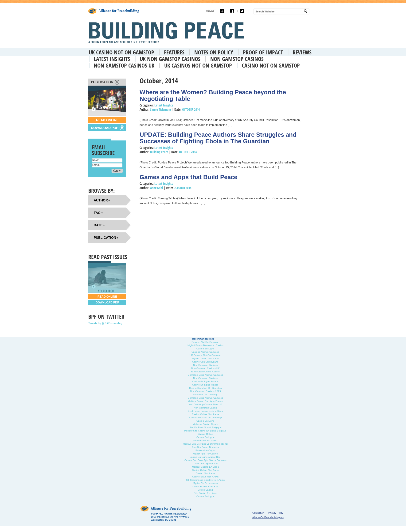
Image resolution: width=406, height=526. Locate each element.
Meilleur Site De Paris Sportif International (205, 444)
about (211, 10)
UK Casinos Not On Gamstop (205, 355)
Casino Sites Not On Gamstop (205, 388)
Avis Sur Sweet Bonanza (205, 447)
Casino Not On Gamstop (271, 65)
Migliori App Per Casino (205, 453)
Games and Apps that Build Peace (188, 177)
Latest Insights (112, 59)
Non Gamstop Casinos (237, 59)
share (222, 11)
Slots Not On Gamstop (205, 394)
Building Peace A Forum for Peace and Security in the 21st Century (167, 32)
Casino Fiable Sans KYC (205, 486)
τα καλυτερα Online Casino (205, 371)
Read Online (107, 120)
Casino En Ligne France (205, 381)
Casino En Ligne (205, 348)
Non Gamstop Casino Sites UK (205, 404)
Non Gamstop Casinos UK (124, 65)
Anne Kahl (156, 187)
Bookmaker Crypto (205, 450)
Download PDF (107, 302)
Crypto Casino (205, 489)
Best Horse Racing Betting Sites (205, 411)
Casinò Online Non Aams (205, 470)
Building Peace (159, 152)
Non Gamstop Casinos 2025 (205, 391)
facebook (232, 11)
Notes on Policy (213, 52)
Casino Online (205, 434)
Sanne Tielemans (160, 109)
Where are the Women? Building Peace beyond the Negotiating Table (213, 95)
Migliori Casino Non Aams (205, 358)
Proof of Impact (263, 52)
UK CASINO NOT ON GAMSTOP (121, 52)
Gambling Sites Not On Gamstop (205, 375)
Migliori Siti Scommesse (205, 483)
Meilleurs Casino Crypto (205, 424)
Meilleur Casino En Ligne (205, 466)
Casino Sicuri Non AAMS (205, 476)
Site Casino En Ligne (205, 493)
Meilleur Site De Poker (205, 440)
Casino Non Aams (205, 473)
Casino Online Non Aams (205, 414)
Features (174, 52)
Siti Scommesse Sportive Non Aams (205, 480)
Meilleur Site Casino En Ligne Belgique (205, 430)
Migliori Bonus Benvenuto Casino (205, 345)
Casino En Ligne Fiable (205, 463)
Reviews (302, 52)
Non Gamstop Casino (205, 407)
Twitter (242, 11)
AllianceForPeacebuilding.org (268, 517)
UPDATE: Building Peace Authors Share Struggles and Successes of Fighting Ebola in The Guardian (218, 138)
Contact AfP (258, 512)
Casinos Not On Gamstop (205, 342)
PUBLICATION (104, 82)
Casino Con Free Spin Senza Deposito (205, 460)
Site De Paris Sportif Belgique (205, 427)
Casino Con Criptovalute (205, 361)
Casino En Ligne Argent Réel (205, 457)
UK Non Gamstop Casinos (170, 59)
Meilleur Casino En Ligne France (205, 401)
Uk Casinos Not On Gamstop (198, 65)
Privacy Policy (275, 512)
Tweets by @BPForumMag (105, 323)
